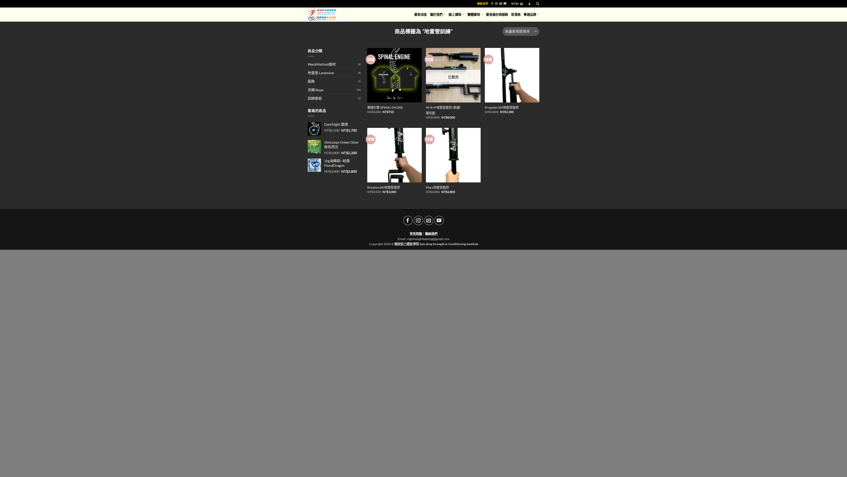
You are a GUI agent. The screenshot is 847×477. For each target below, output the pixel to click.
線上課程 (455, 14)
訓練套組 (315, 98)
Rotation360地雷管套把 (383, 187)
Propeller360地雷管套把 (502, 107)
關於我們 (436, 14)
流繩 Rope (315, 90)
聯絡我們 (482, 3)
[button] (517, 4)
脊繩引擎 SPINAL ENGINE (385, 107)
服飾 (311, 81)
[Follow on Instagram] (496, 3)
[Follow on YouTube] (505, 3)
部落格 (516, 14)
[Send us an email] (500, 3)
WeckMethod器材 (322, 64)
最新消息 (420, 14)
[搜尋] (537, 4)
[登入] (529, 3)
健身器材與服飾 (497, 14)
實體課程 (473, 14)
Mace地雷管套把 (437, 187)
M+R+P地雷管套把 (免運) (443, 107)
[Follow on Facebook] (492, 3)
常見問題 (416, 234)
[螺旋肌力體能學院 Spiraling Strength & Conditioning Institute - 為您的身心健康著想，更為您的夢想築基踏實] (326, 15)
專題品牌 (530, 14)
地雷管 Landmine (321, 73)
